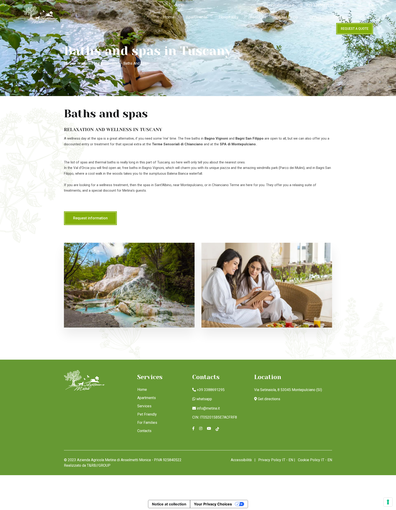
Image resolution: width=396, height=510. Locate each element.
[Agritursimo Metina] (40, 14)
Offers (316, 17)
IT (359, 5)
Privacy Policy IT (271, 460)
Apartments (196, 17)
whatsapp (204, 399)
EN (370, 5)
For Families (147, 422)
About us (258, 17)
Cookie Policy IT (311, 460)
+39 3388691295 (211, 390)
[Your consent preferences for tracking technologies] (388, 502)
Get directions (269, 399)
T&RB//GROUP (98, 465)
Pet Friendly (147, 414)
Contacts (363, 17)
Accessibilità (241, 460)
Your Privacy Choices (213, 504)
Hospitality (228, 17)
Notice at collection (169, 504)
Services (144, 406)
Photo (338, 17)
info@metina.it (208, 408)
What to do (288, 17)
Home (168, 17)
